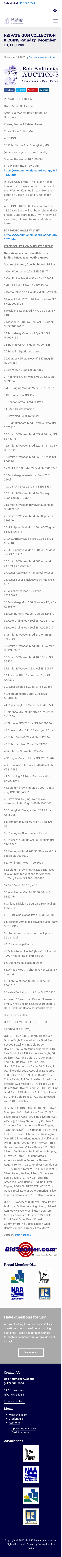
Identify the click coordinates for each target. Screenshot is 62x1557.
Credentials (16, 1418)
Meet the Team (18, 1414)
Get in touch (31, 1352)
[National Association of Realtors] (44, 1293)
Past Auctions (23, 1234)
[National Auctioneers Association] (17, 1293)
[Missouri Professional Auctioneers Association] (44, 1276)
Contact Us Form (14, 1401)
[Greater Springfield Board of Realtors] (17, 1276)
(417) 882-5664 (27, 3)
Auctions (14, 1422)
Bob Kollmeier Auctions (39, 1540)
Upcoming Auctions (23, 1428)
